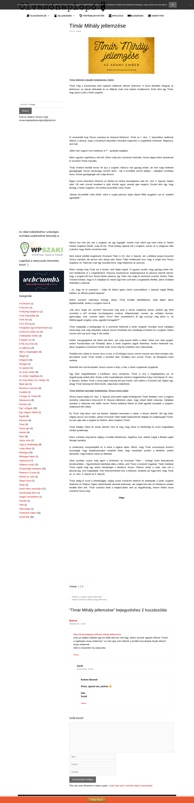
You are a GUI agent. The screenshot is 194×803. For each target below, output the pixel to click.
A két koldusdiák (27, 315)
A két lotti (23, 319)
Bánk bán (23, 384)
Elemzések (137, 16)
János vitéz (24, 440)
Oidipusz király (26, 464)
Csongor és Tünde (28, 396)
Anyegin (23, 364)
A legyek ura (25, 340)
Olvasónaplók (38, 16)
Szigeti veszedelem (28, 497)
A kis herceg (25, 324)
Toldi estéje (24, 509)
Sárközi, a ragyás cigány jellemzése (87, 597)
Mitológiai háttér (27, 456)
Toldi (21, 505)
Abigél (22, 356)
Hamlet (22, 432)
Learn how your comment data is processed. (131, 785)
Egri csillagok (25, 408)
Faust (22, 424)
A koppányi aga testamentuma (34, 327)
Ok (173, 5)
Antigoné (23, 360)
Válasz (76, 655)
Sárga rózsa (25, 480)
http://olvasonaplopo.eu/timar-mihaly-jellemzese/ (97, 634)
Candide (23, 392)
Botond (73, 620)
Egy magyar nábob (28, 412)
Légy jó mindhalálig (28, 444)
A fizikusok (24, 303)
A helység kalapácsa (29, 311)
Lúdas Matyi (25, 448)
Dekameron (24, 400)
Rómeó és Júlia (26, 476)
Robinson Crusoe (27, 472)
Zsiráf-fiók (158, 16)
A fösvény (24, 307)
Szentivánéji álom (28, 493)
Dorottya (23, 404)
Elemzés (23, 420)
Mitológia (118, 16)
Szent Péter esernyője (30, 488)
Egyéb (22, 416)
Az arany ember (27, 372)
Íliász (21, 436)
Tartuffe (23, 501)
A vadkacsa (25, 348)
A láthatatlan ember (28, 336)
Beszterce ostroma (28, 388)
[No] (190, 4)
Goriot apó (24, 428)
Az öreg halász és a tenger (32, 380)
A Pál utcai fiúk (26, 344)
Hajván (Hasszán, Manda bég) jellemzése (89, 599)
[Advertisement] (121, 116)
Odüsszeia (24, 460)
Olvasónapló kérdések (30, 468)
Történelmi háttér (93, 16)
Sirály (22, 485)
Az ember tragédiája (29, 376)
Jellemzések (65, 16)
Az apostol (24, 368)
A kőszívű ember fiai (29, 332)
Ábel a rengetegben (28, 352)
